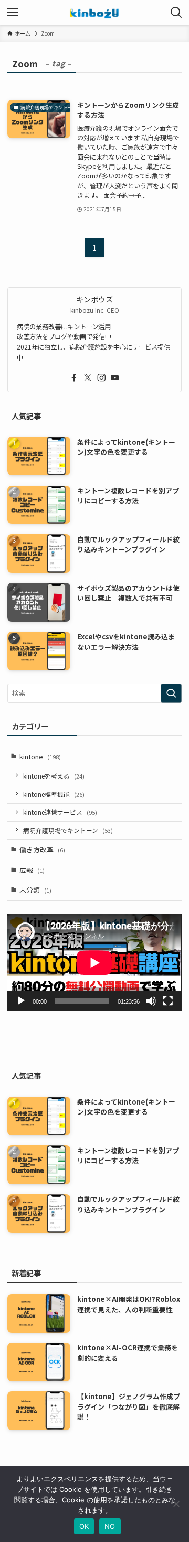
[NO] (176, 1504)
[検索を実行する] (171, 693)
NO (110, 1526)
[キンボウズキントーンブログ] (94, 12)
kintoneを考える (54, 775)
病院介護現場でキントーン (68, 830)
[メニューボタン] (12, 12)
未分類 (35, 890)
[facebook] (74, 378)
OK (84, 1526)
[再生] (21, 1001)
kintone (40, 756)
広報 (32, 870)
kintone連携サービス (60, 811)
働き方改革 (42, 849)
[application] (94, 962)
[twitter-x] (87, 378)
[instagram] (101, 378)
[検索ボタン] (176, 12)
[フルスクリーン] (168, 1001)
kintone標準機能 (54, 794)
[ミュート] (151, 1001)
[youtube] (115, 378)
